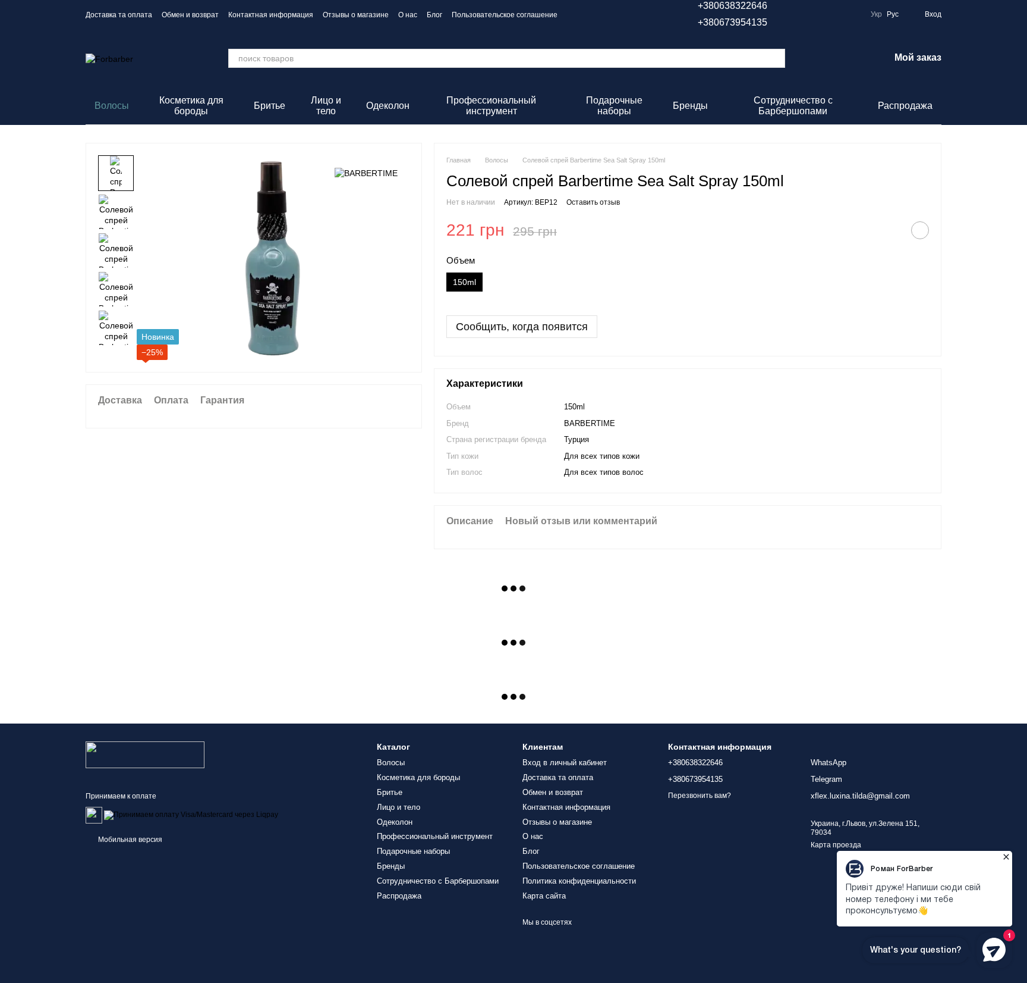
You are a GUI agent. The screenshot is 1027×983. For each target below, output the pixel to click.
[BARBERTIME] (366, 172)
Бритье (269, 106)
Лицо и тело (326, 105)
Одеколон (387, 106)
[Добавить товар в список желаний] (920, 230)
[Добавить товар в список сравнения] (890, 230)
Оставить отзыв (593, 202)
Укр (876, 14)
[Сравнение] (818, 58)
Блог (434, 15)
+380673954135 (732, 22)
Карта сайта (544, 895)
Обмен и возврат (190, 15)
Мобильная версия (129, 839)
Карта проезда (836, 845)
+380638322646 (732, 6)
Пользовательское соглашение (504, 15)
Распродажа (905, 106)
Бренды (690, 106)
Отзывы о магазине (356, 15)
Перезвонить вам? (699, 795)
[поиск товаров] (775, 58)
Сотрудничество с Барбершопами (793, 105)
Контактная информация (270, 15)
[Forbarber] (145, 754)
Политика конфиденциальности (579, 880)
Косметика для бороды (191, 105)
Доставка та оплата (119, 15)
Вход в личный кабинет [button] (564, 762)
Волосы (111, 106)
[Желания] (849, 58)
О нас (407, 15)
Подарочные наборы (614, 105)
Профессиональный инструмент (491, 105)
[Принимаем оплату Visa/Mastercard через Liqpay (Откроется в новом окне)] (191, 815)
